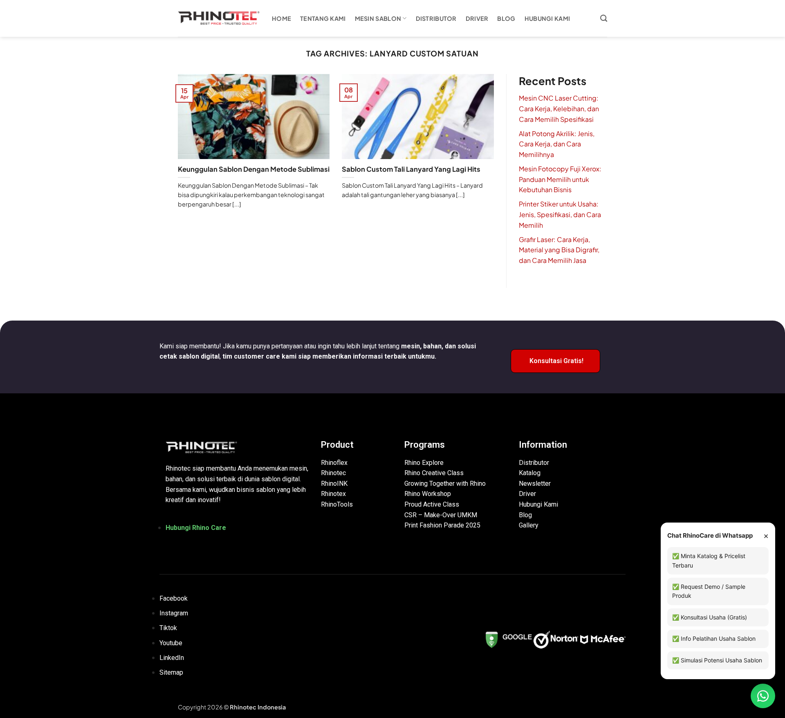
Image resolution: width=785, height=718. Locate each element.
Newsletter (535, 483)
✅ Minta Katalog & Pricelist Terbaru (708, 560)
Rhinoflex (334, 463)
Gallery (528, 525)
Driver (477, 18)
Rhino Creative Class (434, 473)
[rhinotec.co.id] (219, 18)
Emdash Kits (303, 707)
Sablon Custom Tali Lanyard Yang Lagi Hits (411, 169)
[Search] (603, 18)
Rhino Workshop (427, 494)
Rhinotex (333, 494)
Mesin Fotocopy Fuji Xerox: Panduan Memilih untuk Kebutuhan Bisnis (560, 179)
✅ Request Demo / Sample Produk (708, 591)
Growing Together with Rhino (445, 483)
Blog (506, 18)
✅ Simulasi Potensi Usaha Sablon (717, 660)
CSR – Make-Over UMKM (440, 515)
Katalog (530, 473)
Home (281, 18)
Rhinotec (333, 473)
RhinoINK (334, 483)
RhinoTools (337, 504)
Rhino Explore (424, 463)
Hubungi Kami (547, 18)
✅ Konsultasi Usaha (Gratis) (709, 617)
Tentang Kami (322, 18)
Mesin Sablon (378, 18)
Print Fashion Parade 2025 (442, 525)
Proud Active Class (431, 504)
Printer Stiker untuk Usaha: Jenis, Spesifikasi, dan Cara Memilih (560, 214)
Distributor (436, 18)
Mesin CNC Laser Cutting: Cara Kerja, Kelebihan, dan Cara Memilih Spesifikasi (559, 108)
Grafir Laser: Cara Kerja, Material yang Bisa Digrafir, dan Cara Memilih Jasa (559, 250)
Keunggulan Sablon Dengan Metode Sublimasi (254, 169)
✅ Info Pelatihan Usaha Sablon (714, 638)
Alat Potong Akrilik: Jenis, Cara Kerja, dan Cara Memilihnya (556, 144)
